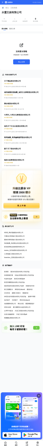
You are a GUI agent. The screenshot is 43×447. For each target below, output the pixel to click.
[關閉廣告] (39, 396)
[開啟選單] (2, 2)
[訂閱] (40, 7)
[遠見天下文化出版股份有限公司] (21, 129)
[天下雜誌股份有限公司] (21, 83)
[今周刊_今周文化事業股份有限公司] (21, 117)
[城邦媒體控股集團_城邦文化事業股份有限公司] (21, 95)
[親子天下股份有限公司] (21, 151)
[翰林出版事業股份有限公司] (21, 162)
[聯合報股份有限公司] (21, 106)
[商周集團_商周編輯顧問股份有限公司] (21, 140)
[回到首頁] (3, 7)
